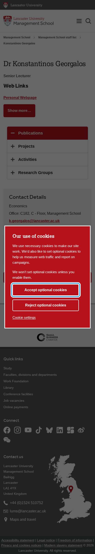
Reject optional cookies (45, 305)
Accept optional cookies (45, 290)
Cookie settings (24, 317)
